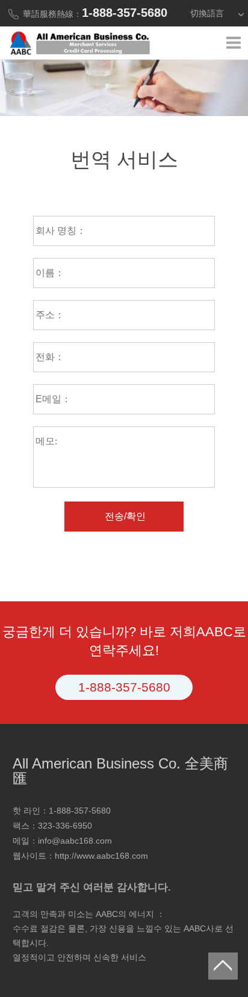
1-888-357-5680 (124, 687)
